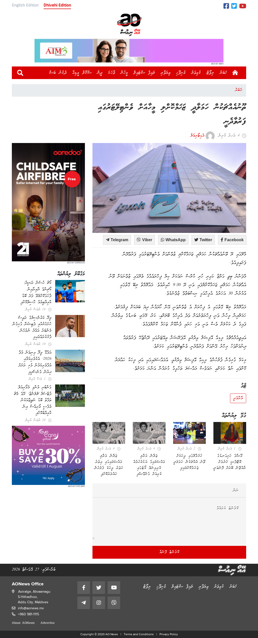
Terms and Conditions (139, 634)
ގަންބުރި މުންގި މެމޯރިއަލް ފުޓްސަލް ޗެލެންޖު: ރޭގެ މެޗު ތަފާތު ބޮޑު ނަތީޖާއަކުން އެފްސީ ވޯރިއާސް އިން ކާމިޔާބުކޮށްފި (32, 400)
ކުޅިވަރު (196, 72)
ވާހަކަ (111, 72)
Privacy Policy (168, 634)
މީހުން (124, 72)
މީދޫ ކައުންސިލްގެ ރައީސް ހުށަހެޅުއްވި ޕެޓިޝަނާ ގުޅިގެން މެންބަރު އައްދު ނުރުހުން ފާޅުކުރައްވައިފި (32, 327)
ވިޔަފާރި (166, 72)
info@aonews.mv (31, 608)
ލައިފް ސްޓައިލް (144, 72)
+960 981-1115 (28, 614)
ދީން (100, 72)
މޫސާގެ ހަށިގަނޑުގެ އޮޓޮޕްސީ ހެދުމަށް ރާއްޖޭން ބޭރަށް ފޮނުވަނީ (230, 462)
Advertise (48, 623)
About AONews (23, 623)
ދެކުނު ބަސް (58, 72)
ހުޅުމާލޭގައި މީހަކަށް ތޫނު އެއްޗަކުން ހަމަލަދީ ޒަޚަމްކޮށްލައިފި (189, 462)
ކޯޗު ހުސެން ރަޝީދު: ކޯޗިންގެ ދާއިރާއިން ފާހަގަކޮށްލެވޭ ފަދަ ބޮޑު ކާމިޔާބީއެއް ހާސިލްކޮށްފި (35, 292)
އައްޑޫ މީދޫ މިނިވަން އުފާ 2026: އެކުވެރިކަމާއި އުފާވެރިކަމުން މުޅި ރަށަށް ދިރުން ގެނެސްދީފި (35, 362)
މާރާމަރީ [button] (238, 398)
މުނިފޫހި (181, 72)
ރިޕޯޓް (210, 72)
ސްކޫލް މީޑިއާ (82, 72)
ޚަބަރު (223, 72)
